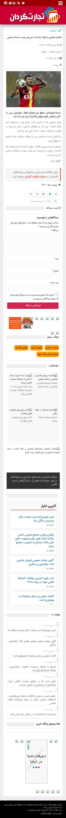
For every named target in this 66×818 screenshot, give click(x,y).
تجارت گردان (52, 348)
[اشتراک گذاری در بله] (31, 194)
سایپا (43, 184)
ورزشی (53, 30)
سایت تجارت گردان (35, 177)
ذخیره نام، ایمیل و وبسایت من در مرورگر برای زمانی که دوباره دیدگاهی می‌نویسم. (34, 297)
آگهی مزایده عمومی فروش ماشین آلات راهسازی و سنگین (35, 562)
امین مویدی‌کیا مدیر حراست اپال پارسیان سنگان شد (36, 519)
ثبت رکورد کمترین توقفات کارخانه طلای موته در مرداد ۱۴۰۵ (36, 580)
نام (56, 259)
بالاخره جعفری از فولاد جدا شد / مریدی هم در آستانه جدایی (34, 37)
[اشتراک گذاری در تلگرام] (50, 194)
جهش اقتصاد (21, 348)
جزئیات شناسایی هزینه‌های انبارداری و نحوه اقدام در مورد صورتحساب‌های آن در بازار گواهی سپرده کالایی (34, 480)
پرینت (56, 65)
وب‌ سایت (54, 283)
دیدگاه (54, 230)
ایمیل (55, 271)
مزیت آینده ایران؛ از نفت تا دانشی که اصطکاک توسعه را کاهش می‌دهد (21, 390)
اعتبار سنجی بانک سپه (48, 354)
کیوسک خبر (37, 348)
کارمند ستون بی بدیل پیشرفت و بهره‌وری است (36, 598)
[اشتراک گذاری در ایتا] (37, 194)
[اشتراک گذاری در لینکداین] (43, 194)
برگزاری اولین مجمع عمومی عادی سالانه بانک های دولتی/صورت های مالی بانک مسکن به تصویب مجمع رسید (34, 541)
